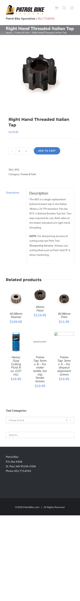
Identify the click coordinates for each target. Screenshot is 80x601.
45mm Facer (40, 308)
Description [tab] (12, 192)
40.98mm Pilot (64, 315)
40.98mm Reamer (16, 315)
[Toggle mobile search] (64, 8)
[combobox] (40, 420)
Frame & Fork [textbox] (38, 420)
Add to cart (47, 150)
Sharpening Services (41, 245)
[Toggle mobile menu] (72, 8)
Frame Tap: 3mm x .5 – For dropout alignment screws (64, 365)
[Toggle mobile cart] (56, 8)
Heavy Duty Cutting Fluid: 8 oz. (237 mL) (15, 365)
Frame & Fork (28, 174)
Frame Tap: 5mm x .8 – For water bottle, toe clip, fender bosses (40, 369)
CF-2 (67, 250)
